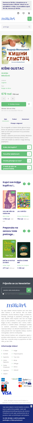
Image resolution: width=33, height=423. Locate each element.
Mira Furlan (6, 216)
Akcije (15, 360)
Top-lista (16, 357)
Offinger (16, 363)
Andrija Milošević (5, 74)
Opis (5, 119)
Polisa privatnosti (6, 366)
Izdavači (16, 370)
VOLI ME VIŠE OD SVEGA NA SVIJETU (8, 212)
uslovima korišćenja (24, 294)
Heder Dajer (6, 265)
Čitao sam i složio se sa (17, 294)
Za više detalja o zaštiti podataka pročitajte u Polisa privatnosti (14, 419)
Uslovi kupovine (6, 361)
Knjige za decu (6, 88)
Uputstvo (6, 370)
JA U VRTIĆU (21, 211)
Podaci (14, 119)
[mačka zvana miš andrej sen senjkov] (23, 250)
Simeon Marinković (23, 216)
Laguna (3, 82)
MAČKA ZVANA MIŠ (22, 262)
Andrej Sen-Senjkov (23, 265)
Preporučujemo (17, 354)
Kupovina (6, 357)
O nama (5, 350)
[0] (29, 13)
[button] (24, 184)
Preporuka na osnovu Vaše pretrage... (10, 231)
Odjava (5, 374)
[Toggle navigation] (29, 19)
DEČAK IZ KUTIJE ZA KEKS (9, 262)
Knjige (15, 350)
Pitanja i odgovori (16, 123)
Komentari (25, 119)
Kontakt (5, 354)
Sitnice (15, 367)
